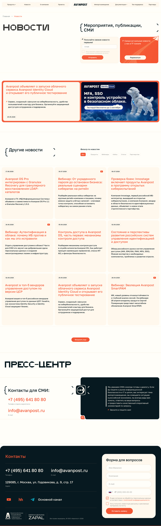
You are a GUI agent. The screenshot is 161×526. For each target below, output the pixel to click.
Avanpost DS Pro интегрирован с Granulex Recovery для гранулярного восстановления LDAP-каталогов (25, 185)
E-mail (10, 415)
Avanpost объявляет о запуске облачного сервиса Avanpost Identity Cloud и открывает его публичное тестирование (36, 90)
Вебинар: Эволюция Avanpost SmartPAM (132, 286)
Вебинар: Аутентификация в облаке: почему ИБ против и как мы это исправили (25, 235)
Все (83, 154)
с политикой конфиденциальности (136, 500)
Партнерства (134, 154)
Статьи (123, 154)
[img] (119, 101)
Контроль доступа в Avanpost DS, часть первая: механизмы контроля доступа (79, 235)
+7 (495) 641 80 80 (27, 399)
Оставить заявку (119, 511)
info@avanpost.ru (26, 410)
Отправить (92, 57)
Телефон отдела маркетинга (19, 404)
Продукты (94, 154)
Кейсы (115, 154)
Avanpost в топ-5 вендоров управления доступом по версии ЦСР (24, 288)
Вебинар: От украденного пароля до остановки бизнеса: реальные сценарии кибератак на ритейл (80, 183)
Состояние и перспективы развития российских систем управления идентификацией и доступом (132, 236)
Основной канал (50, 499)
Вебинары (105, 154)
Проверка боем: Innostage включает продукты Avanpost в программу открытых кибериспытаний (132, 183)
